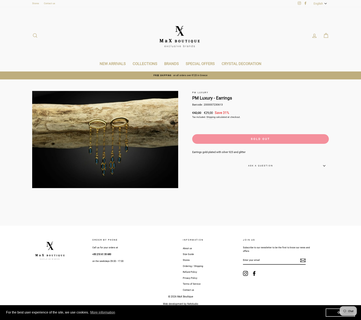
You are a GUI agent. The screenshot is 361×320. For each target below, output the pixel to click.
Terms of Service (192, 284)
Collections (145, 63)
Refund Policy (190, 272)
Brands (171, 63)
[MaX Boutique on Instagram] (245, 273)
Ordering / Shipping (193, 266)
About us (187, 248)
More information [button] (102, 312)
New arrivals (113, 63)
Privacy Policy (190, 278)
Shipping (210, 117)
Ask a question (260, 165)
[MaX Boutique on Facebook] (254, 273)
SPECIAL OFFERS (200, 63)
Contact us (49, 3)
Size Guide (188, 254)
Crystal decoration (241, 63)
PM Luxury (200, 92)
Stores (35, 3)
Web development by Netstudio (180, 303)
